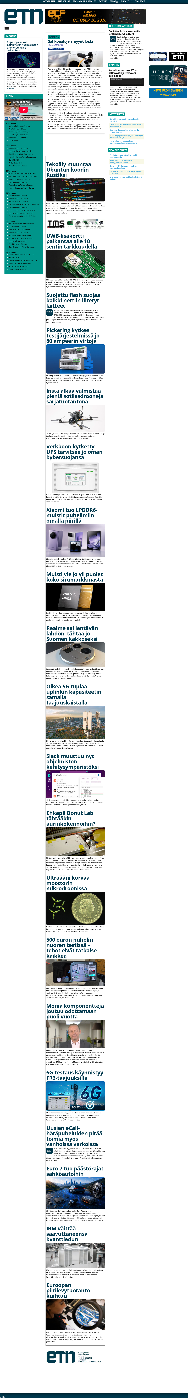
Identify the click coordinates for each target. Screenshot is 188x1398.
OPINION (114, 64)
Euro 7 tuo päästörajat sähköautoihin (74, 1171)
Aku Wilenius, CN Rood (17, 129)
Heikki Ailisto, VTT (15, 257)
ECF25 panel (13, 140)
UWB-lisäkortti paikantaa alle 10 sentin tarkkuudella (71, 241)
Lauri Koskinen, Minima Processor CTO (23, 260)
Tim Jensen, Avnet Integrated (20, 263)
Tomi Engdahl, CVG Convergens (21, 154)
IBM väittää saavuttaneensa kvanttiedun (66, 1234)
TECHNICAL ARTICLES (84, 1)
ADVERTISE (49, 1)
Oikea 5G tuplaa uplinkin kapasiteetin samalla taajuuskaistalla (73, 694)
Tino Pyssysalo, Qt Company (20, 229)
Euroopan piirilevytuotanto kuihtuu (68, 1290)
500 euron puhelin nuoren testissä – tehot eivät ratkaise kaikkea (71, 947)
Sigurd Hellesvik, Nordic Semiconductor (24, 204)
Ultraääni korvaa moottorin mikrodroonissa (68, 883)
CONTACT (140, 1)
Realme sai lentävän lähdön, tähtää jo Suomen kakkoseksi (72, 633)
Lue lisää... (11, 88)
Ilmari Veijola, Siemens (17, 269)
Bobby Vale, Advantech (17, 241)
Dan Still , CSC (14, 160)
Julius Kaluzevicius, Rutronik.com (21, 223)
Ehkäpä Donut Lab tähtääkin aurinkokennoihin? (70, 818)
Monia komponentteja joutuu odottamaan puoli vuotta (75, 1011)
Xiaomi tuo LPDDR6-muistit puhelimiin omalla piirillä (71, 515)
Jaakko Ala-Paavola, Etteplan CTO (21, 254)
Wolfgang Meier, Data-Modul (20, 235)
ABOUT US (126, 1)
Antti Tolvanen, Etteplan (18, 166)
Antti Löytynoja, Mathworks (19, 266)
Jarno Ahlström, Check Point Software (23, 176)
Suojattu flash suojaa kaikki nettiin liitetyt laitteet (73, 300)
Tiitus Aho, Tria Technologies (19, 132)
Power (51, 49)
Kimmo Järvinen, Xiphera (18, 201)
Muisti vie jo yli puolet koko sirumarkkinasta (74, 576)
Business (59, 49)
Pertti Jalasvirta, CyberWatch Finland (22, 216)
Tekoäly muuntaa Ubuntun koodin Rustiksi (68, 169)
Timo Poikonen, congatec (18, 138)
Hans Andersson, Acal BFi (18, 182)
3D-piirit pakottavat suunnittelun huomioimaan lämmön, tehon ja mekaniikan (22, 46)
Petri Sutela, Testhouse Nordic (20, 151)
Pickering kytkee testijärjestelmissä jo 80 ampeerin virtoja (72, 335)
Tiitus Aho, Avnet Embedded (19, 179)
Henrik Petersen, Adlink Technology (22, 157)
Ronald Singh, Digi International (21, 213)
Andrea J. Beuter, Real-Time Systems (22, 210)
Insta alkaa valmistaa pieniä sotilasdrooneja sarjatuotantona (74, 396)
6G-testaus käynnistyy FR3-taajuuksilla (74, 1075)
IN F (7, 36)
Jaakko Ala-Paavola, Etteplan (19, 126)
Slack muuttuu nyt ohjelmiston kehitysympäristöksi (72, 761)
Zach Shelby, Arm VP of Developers (22, 247)
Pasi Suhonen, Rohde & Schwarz (21, 185)
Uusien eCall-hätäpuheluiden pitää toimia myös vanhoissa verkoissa (74, 1136)
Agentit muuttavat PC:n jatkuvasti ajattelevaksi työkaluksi (122, 72)
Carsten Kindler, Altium (17, 226)
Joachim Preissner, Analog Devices (22, 188)
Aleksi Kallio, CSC (15, 163)
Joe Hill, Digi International (18, 135)
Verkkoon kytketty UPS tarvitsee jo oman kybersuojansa (74, 452)
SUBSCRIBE (64, 1)
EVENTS (103, 1)
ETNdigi (114, 1)
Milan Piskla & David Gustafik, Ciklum (23, 173)
